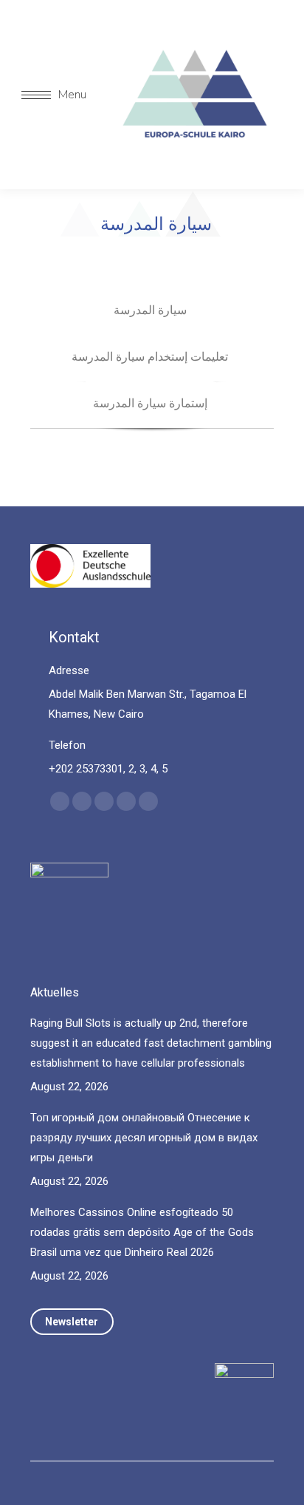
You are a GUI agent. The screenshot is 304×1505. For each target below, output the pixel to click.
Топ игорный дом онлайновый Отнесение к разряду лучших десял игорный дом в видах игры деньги (144, 1137)
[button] (234, 24)
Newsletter (71, 1322)
